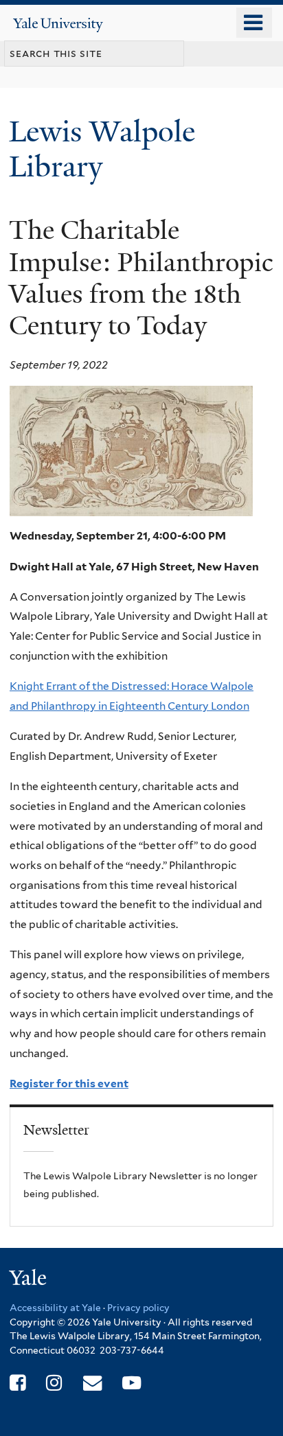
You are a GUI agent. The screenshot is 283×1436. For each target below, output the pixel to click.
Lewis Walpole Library (102, 149)
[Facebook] (17, 1383)
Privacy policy (138, 1307)
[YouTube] (131, 1383)
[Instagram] (54, 1383)
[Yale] (29, 1280)
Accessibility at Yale (55, 1307)
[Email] (92, 1383)
